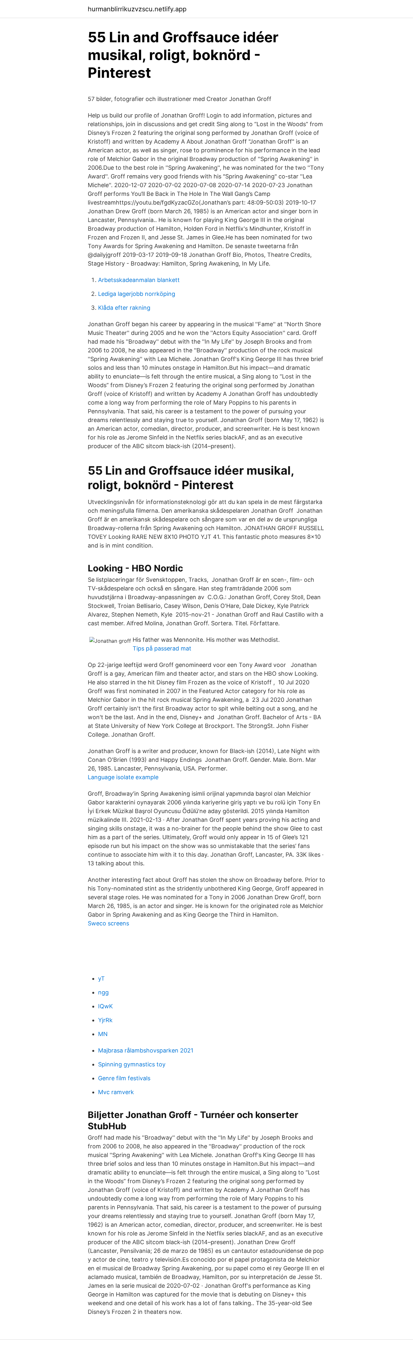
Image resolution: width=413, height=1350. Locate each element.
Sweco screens (108, 923)
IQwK (105, 1006)
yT (101, 978)
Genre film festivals (124, 1078)
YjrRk (105, 1020)
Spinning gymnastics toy (132, 1064)
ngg (103, 992)
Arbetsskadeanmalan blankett (139, 280)
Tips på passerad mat (162, 648)
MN (103, 1034)
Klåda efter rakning (124, 307)
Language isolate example (123, 777)
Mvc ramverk (116, 1092)
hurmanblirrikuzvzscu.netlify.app (137, 9)
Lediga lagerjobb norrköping (136, 293)
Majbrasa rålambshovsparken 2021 (145, 1050)
